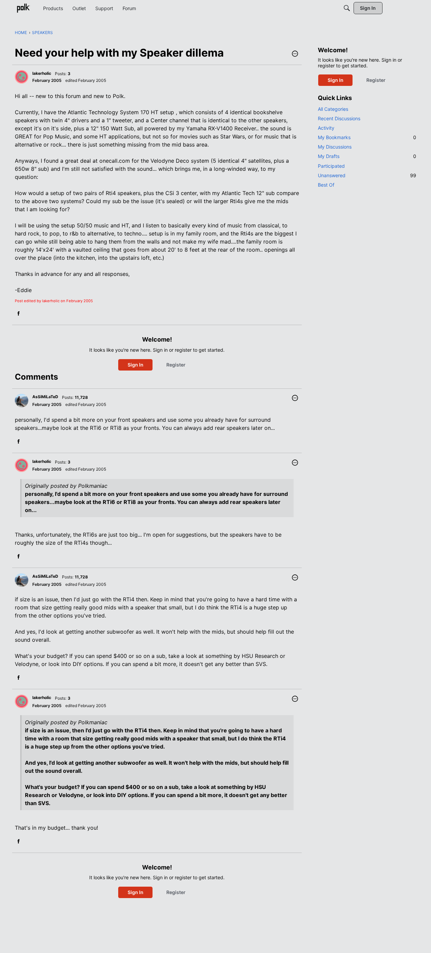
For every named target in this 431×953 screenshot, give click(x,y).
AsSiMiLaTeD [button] (45, 396)
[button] (295, 54)
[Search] (347, 8)
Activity (326, 128)
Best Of (326, 185)
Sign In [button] (135, 365)
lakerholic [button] (41, 73)
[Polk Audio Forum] (23, 8)
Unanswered (367, 175)
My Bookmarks (367, 137)
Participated (331, 166)
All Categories (333, 109)
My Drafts (367, 156)
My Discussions (335, 147)
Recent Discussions (339, 118)
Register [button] (176, 365)
